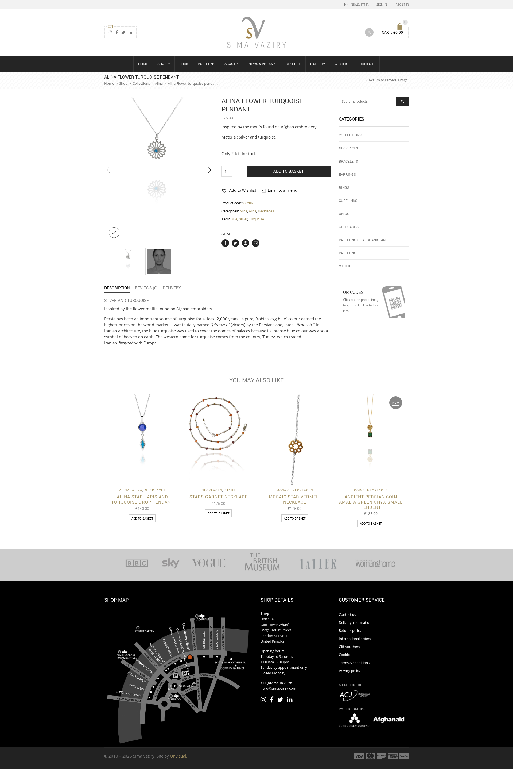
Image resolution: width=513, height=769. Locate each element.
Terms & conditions (354, 662)
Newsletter (360, 4)
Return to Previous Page (388, 80)
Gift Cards (349, 226)
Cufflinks (348, 200)
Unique (345, 213)
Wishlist (342, 64)
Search (402, 101)
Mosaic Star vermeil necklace (294, 499)
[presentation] (108, 170)
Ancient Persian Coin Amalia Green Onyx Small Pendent (371, 502)
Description (117, 287)
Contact (367, 64)
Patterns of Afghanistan (362, 239)
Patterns (206, 64)
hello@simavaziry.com (278, 688)
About (230, 63)
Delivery (172, 287)
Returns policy (350, 630)
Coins (359, 490)
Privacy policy (349, 670)
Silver (243, 219)
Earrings (347, 174)
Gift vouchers (349, 646)
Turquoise (256, 219)
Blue (234, 219)
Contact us (347, 614)
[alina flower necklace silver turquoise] (128, 261)
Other (344, 266)
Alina (159, 83)
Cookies (345, 654)
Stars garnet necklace (218, 496)
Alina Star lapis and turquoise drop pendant (142, 499)
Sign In (381, 4)
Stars (229, 490)
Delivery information (355, 622)
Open (393, 302)
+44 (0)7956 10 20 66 (276, 682)
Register (402, 4)
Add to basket (288, 171)
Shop (161, 63)
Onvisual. (178, 756)
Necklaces (266, 211)
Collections (141, 83)
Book (183, 64)
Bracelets (348, 161)
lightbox (114, 232)
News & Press (260, 63)
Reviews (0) (146, 287)
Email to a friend (282, 190)
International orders (355, 638)
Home (143, 64)
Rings (344, 187)
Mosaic (283, 490)
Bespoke (293, 64)
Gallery (317, 64)
